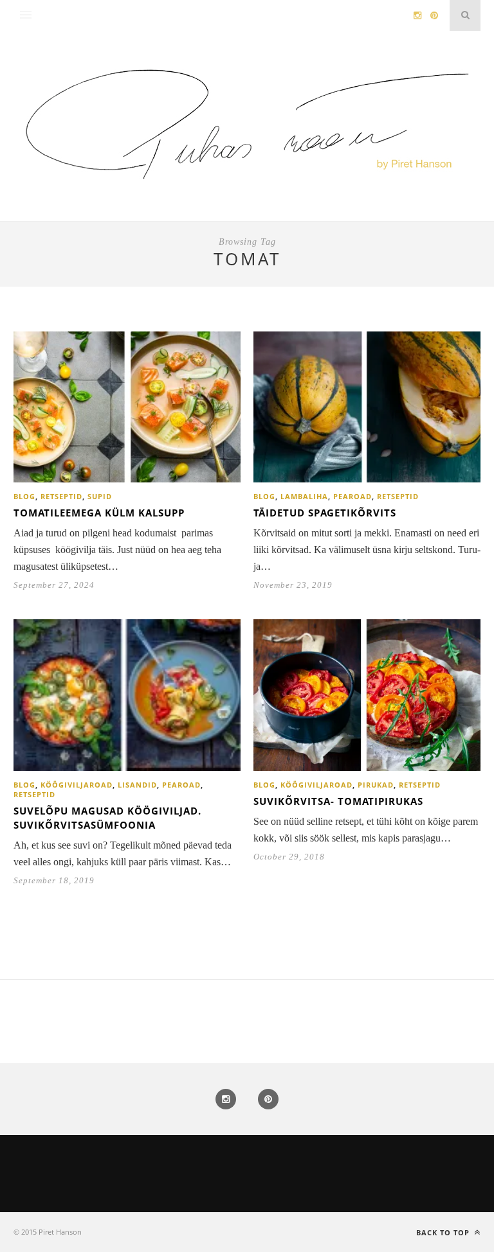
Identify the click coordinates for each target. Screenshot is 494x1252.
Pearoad (352, 496)
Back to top (444, 1232)
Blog (24, 496)
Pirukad (376, 784)
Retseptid (61, 496)
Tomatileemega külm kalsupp (99, 512)
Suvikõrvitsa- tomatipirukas (338, 801)
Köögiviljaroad (77, 784)
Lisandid (137, 784)
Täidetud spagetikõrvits (324, 512)
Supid (99, 496)
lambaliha (304, 496)
